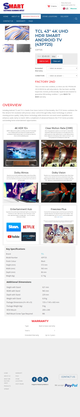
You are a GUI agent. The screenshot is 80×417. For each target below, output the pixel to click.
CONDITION (39, 76)
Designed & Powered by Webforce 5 (40, 384)
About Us (15, 16)
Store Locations (49, 16)
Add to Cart (43, 61)
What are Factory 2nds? (7, 381)
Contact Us (8, 21)
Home (5, 16)
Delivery (64, 16)
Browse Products (31, 16)
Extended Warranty (39, 69)
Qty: (54, 56)
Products (7, 386)
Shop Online (20, 384)
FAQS (31, 21)
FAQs (17, 376)
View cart (56, 61)
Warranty (20, 21)
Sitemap (6, 389)
